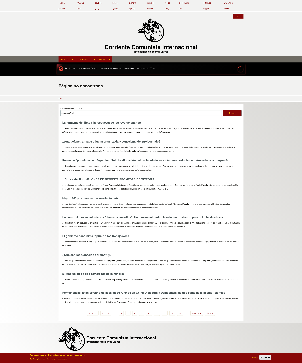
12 (166, 313)
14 (181, 313)
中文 (167, 8)
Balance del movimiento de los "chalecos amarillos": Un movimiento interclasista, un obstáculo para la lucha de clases (142, 217)
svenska (132, 2)
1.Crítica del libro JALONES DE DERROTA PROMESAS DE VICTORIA (108, 179)
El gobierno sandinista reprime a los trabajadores (95, 236)
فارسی (98, 8)
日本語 (132, 8)
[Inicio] (151, 30)
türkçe (167, 2)
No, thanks (265, 357)
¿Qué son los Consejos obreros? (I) (86, 255)
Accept (255, 357)
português (207, 2)
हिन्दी (79, 8)
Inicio (60, 98)
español (150, 2)
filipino (150, 8)
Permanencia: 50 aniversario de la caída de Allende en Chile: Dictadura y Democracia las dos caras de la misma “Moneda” (144, 292)
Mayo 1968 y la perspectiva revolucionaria (90, 198)
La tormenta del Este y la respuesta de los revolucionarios (101, 122)
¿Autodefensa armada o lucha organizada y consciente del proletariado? (111, 141)
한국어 (115, 8)
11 (158, 313)
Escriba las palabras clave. (71, 108)
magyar (206, 8)
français (81, 2)
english (62, 2)
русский (62, 8)
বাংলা (180, 8)
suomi (226, 8)
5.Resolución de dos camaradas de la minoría (93, 274)
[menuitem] (67, 59)
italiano (115, 2)
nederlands (184, 2)
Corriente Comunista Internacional (151, 47)
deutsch (98, 2)
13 (173, 313)
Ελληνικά (228, 2)
